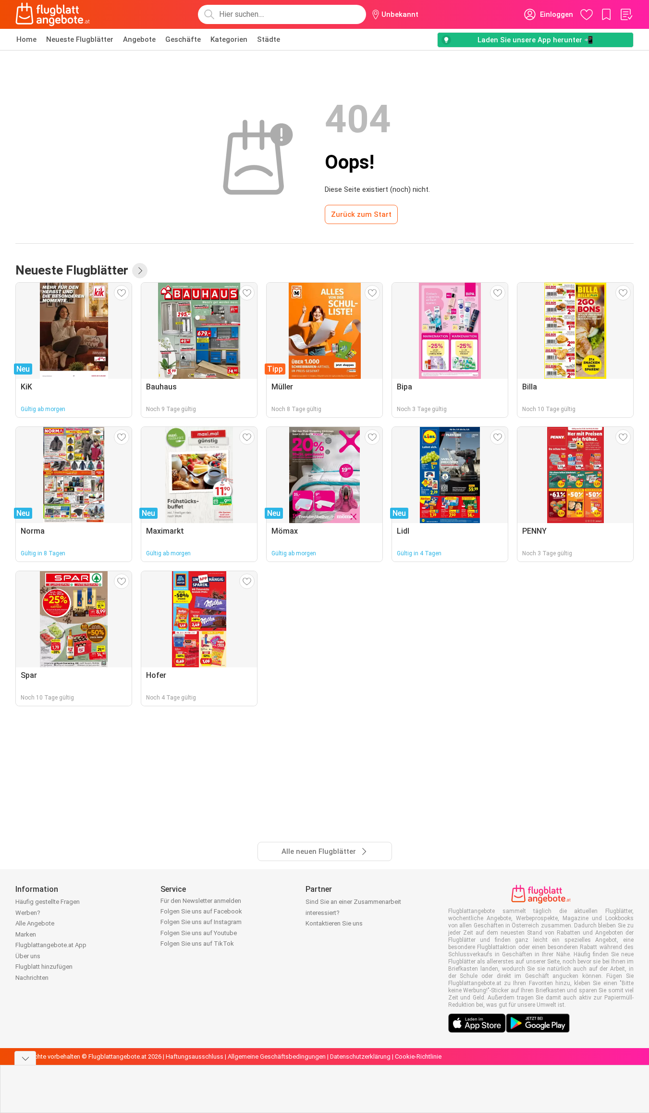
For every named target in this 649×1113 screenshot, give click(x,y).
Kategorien (228, 39)
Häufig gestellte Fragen (47, 901)
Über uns (27, 956)
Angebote (139, 39)
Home (26, 39)
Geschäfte (183, 39)
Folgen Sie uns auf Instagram (201, 921)
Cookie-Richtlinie (418, 1056)
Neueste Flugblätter (79, 39)
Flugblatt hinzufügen (44, 966)
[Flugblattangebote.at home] (52, 14)
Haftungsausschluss (194, 1056)
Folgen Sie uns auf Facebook (201, 911)
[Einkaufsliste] (626, 14)
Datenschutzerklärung (360, 1056)
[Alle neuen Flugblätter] (139, 270)
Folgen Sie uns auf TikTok (197, 943)
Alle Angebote (34, 923)
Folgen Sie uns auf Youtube (198, 933)
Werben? (27, 912)
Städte (268, 39)
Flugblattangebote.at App (50, 945)
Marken (25, 934)
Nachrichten (32, 977)
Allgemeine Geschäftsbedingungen (277, 1056)
